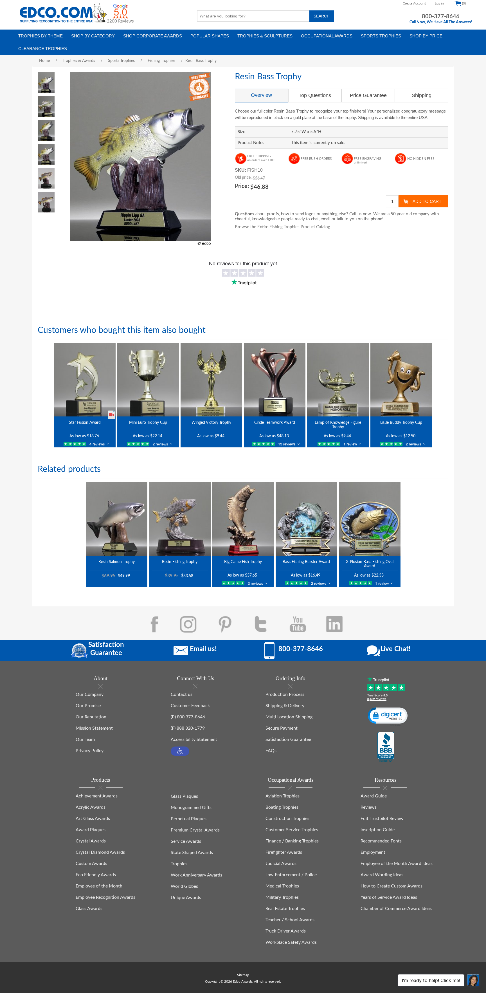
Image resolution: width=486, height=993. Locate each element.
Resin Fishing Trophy (179, 562)
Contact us (181, 694)
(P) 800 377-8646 (188, 717)
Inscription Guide (378, 830)
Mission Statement (94, 728)
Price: (242, 186)
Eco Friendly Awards (96, 875)
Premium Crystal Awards (195, 830)
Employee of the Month (99, 886)
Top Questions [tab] (315, 95)
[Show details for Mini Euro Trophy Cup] (148, 379)
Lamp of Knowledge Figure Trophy (338, 425)
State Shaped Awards (192, 852)
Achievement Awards (97, 796)
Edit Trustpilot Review (382, 818)
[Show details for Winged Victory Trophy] (211, 379)
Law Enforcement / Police (291, 875)
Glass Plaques (184, 796)
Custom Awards (91, 863)
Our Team (85, 739)
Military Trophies (282, 897)
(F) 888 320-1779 (188, 728)
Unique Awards (186, 897)
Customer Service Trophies (292, 830)
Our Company (90, 694)
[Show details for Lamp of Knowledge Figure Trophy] (338, 379)
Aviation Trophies (283, 796)
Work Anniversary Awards (196, 875)
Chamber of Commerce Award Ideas (396, 908)
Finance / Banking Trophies (292, 841)
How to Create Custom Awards (391, 886)
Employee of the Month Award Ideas (397, 863)
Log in (439, 3)
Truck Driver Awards (286, 931)
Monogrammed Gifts (191, 807)
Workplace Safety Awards (291, 942)
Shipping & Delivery (285, 705)
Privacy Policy (90, 750)
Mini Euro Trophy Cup (148, 423)
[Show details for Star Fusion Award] (85, 379)
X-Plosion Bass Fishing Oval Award (369, 564)
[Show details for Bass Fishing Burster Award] (306, 518)
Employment (373, 852)
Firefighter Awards (284, 852)
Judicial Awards (281, 863)
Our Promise (88, 705)
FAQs (271, 750)
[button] (180, 751)
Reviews (369, 807)
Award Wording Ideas (382, 875)
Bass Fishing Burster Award (306, 562)
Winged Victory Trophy (211, 423)
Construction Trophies (287, 818)
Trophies (179, 864)
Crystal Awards (91, 841)
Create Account (414, 3)
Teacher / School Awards (290, 920)
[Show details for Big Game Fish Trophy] (243, 518)
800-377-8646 (441, 16)
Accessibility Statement (194, 739)
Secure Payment (282, 728)
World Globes (184, 886)
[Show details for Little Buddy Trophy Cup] (401, 379)
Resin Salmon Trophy (116, 562)
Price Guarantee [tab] (368, 95)
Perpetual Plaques (188, 819)
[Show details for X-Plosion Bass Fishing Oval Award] (369, 518)
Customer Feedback (190, 705)
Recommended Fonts (381, 841)
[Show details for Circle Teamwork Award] (274, 379)
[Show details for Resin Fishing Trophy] (180, 518)
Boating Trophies (282, 807)
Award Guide (374, 796)
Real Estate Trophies (285, 908)
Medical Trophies (282, 886)
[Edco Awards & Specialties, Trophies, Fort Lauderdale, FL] (385, 747)
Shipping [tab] (421, 95)
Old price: (243, 178)
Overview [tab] (261, 95)
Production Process (285, 694)
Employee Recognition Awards (105, 897)
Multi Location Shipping (289, 717)
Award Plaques (90, 830)
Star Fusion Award (85, 423)
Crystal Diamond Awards (100, 852)
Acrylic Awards (90, 807)
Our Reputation (91, 717)
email (325, 219)
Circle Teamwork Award (274, 423)
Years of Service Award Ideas (389, 897)
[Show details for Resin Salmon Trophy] (116, 518)
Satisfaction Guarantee (288, 739)
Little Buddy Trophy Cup (401, 423)
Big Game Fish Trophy (243, 562)
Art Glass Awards (93, 818)
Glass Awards (89, 908)
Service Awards (186, 841)
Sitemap (243, 975)
